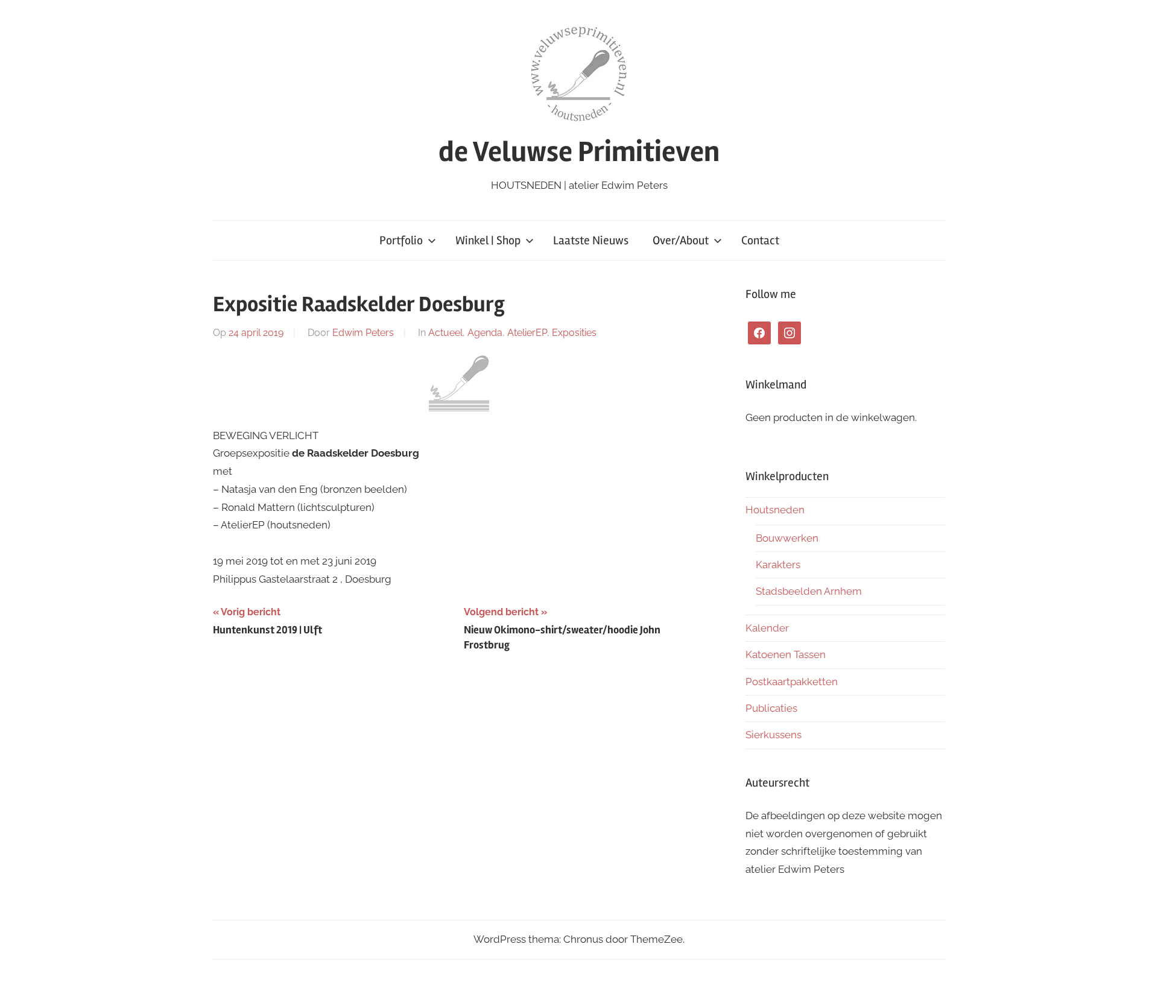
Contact (760, 240)
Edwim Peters (363, 332)
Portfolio (401, 240)
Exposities (574, 332)
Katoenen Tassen (785, 654)
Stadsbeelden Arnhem (809, 591)
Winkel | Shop (487, 240)
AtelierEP (527, 332)
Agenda (484, 332)
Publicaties (771, 708)
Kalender (767, 628)
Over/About (681, 240)
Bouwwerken (787, 538)
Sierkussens (773, 735)
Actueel (445, 332)
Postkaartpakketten (791, 682)
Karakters (778, 565)
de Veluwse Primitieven (579, 151)
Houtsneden (775, 510)
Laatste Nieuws (590, 240)
